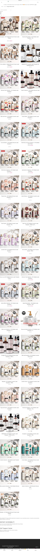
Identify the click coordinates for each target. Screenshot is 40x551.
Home (2, 6)
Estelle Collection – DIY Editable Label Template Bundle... (9, 460)
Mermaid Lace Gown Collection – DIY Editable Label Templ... (30, 143)
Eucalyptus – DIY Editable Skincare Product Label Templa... (9, 37)
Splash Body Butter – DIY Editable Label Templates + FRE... (30, 304)
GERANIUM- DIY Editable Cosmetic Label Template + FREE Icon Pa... (10, 434)
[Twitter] (20, 0)
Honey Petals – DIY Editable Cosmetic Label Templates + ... (30, 117)
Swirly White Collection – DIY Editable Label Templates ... (9, 304)
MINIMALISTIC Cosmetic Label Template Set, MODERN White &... (30, 65)
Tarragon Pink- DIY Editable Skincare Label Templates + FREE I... (9, 356)
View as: (1, 11)
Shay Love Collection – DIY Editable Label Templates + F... (10, 330)
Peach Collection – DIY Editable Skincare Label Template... (30, 91)
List (0, 13)
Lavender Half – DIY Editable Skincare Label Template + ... (9, 250)
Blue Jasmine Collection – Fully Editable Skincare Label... (9, 487)
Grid (0, 12)
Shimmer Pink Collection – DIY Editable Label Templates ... (9, 91)
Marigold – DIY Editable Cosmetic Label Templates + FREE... (9, 382)
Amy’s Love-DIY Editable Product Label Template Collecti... (9, 278)
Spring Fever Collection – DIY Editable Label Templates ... (30, 171)
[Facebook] (19, 0)
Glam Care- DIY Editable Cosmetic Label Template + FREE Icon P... (30, 224)
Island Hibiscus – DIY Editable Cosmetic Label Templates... (30, 197)
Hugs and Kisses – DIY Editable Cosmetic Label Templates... (9, 408)
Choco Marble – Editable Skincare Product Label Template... (9, 65)
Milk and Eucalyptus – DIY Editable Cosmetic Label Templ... (30, 356)
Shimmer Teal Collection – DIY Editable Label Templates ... (30, 278)
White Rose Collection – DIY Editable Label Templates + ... (9, 171)
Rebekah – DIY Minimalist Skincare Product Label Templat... (9, 513)
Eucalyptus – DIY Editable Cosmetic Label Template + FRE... (30, 434)
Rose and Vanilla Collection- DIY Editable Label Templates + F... (30, 330)
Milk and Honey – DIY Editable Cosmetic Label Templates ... (10, 117)
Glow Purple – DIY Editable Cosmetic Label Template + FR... (9, 224)
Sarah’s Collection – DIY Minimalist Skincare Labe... (30, 487)
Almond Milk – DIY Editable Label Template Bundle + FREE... (30, 250)
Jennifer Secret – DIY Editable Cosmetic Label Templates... (30, 382)
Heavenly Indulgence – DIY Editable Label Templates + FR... (30, 408)
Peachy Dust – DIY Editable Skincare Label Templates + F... (9, 197)
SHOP (35, 4)
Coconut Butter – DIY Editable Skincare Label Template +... (9, 143)
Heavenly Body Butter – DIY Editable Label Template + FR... (30, 37)
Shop (5, 6)
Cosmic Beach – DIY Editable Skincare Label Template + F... (30, 460)
